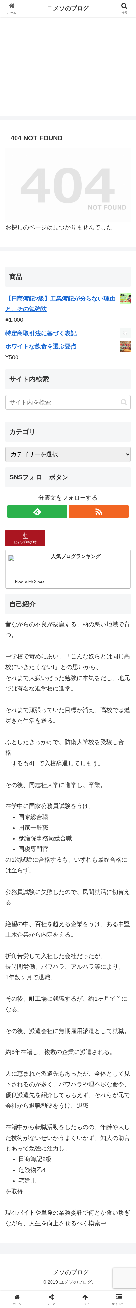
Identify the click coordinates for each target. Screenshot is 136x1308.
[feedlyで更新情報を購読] (37, 511)
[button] (124, 402)
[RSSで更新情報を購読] (99, 511)
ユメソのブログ (68, 8)
